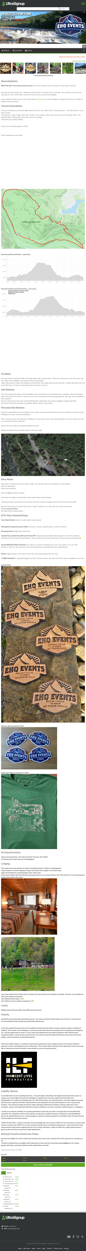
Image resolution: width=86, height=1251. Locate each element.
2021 (24, 1161)
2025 (24, 1158)
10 (52, 75)
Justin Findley (8, 1183)
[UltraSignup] (13, 3)
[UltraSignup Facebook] (73, 1236)
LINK (22, 999)
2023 (66, 1158)
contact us (12, 1226)
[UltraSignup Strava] (82, 1236)
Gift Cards (26, 1248)
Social (29, 50)
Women (9, 1173)
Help (43, 1248)
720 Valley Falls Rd (8, 17)
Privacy (66, 1248)
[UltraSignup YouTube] (68, 1236)
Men (3, 1173)
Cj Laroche (8, 1181)
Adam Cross (8, 1179)
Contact (49, 1248)
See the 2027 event (79, 61)
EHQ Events (40, 99)
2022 (4, 1161)
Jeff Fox (7, 1177)
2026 (4, 1158)
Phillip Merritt (8, 1204)
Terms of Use (58, 1248)
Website (6, 50)
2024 (45, 1158)
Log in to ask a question (42, 1165)
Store (39, 1248)
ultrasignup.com (14, 1228)
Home (20, 1248)
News (33, 1248)
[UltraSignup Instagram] (78, 1236)
